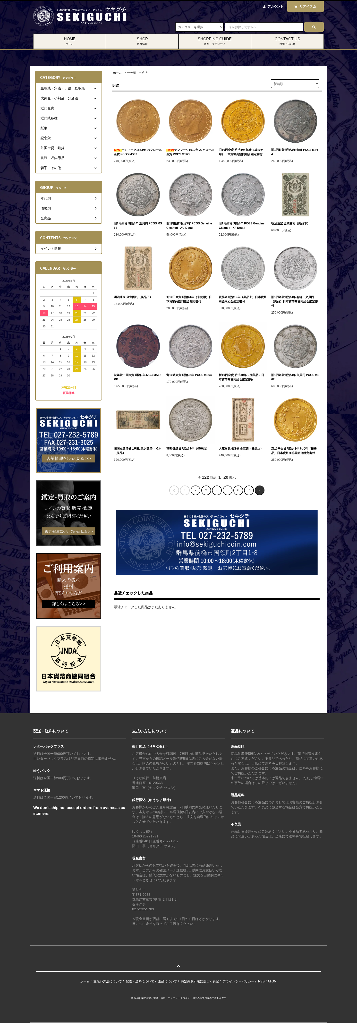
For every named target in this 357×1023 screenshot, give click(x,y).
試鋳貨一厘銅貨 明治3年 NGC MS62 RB (137, 377)
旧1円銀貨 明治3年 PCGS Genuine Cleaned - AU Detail (189, 226)
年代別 (131, 73)
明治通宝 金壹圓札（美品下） (133, 297)
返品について (167, 981)
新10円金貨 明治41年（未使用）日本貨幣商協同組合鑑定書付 (189, 299)
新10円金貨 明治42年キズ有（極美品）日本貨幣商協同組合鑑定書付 (294, 451)
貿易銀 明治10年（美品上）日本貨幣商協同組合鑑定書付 (243, 299)
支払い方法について (108, 981)
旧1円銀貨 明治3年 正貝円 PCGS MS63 (138, 226)
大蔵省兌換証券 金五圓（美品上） (241, 448)
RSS (261, 981)
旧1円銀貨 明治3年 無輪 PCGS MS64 (294, 152)
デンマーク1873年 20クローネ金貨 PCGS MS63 (138, 152)
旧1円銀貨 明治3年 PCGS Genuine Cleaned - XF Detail (241, 226)
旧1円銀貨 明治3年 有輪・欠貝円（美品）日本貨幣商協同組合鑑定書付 (294, 301)
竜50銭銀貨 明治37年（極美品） (187, 448)
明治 (144, 73)
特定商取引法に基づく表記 (200, 981)
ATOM (272, 981)
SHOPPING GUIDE (215, 41)
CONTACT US (287, 41)
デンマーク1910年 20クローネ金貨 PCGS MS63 (190, 152)
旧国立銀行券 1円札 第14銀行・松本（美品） (137, 451)
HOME (70, 41)
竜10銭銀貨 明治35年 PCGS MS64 (189, 375)
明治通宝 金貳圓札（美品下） (290, 223)
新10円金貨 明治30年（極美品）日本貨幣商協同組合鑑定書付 (241, 377)
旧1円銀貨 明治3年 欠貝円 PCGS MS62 (295, 377)
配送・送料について (140, 981)
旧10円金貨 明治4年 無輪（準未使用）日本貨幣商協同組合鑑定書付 (241, 152)
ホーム (117, 73)
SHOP (142, 41)
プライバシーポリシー (238, 981)
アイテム (308, 6)
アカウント (275, 6)
